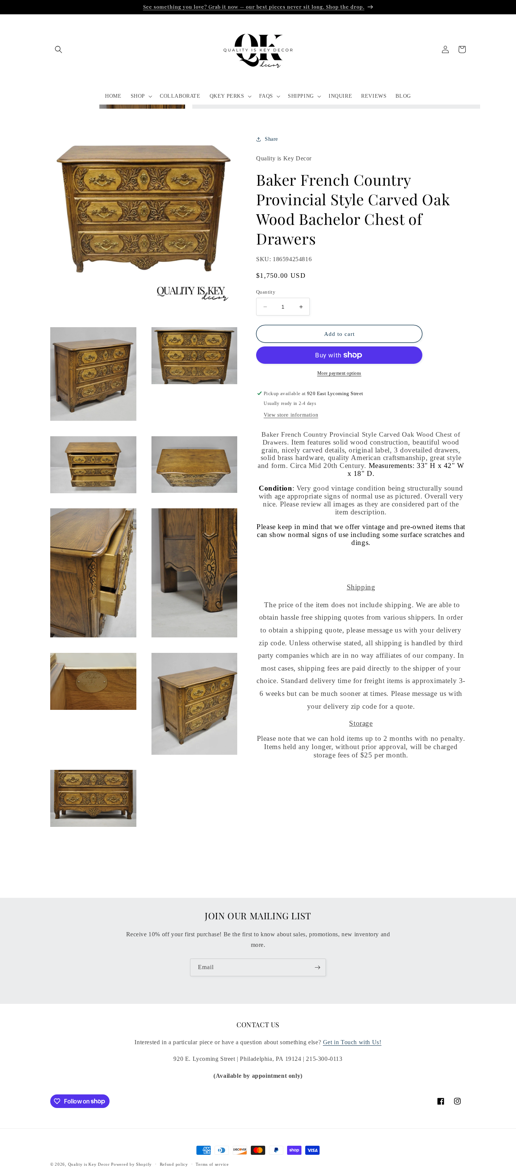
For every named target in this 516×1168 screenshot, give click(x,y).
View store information (291, 415)
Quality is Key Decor (89, 1164)
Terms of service (212, 1164)
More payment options (339, 373)
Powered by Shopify (131, 1164)
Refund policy (174, 1164)
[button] (58, 49)
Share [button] (271, 139)
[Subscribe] (317, 967)
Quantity (265, 292)
